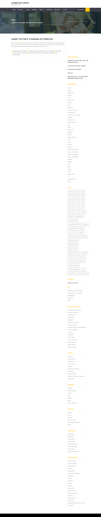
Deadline (70, 412)
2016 (70, 212)
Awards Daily (71, 434)
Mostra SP (70, 129)
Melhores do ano (73, 236)
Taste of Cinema (72, 498)
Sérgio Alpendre (72, 342)
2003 (82, 191)
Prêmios (70, 147)
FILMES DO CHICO (20, 3)
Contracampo (71, 361)
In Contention (71, 439)
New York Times (72, 420)
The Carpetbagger (72, 446)
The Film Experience (73, 451)
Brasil (70, 216)
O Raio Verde (71, 337)
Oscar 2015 (81, 261)
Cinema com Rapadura (73, 473)
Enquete (70, 102)
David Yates (46, 51)
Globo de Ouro (71, 120)
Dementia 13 (71, 320)
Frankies (70, 117)
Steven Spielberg (73, 269)
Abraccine (70, 356)
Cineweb (70, 483)
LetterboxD (70, 298)
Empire (69, 415)
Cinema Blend (71, 471)
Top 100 (78, 273)
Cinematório (71, 317)
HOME (13, 9)
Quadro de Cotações (73, 149)
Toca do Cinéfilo (72, 347)
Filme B (70, 393)
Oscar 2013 (72, 261)
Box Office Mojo (72, 390)
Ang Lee (83, 212)
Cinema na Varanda (73, 312)
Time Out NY (71, 505)
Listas (69, 127)
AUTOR (65, 9)
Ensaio (69, 105)
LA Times (70, 417)
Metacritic (70, 398)
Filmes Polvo (71, 488)
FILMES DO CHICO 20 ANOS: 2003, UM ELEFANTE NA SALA (78, 61)
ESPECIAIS (57, 9)
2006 (82, 195)
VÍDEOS (41, 9)
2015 (82, 208)
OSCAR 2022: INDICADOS (74, 69)
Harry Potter (54, 51)
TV (68, 176)
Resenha (24, 51)
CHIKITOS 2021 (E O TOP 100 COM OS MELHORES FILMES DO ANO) (78, 77)
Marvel (81, 232)
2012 (82, 204)
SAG (69, 164)
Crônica (70, 95)
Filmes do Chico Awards (74, 115)
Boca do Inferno (72, 461)
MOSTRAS (49, 9)
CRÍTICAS (20, 9)
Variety (69, 425)
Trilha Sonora (71, 174)
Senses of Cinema (72, 373)
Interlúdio (70, 366)
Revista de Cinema (72, 493)
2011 (76, 204)
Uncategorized (71, 179)
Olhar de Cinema (72, 137)
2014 (76, 208)
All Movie (70, 388)
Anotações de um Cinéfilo (74, 310)
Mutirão (70, 134)
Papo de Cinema (72, 490)
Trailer (69, 171)
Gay (70, 232)
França (81, 228)
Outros (69, 142)
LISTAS (28, 9)
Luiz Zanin (70, 332)
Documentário (79, 216)
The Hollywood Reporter (74, 422)
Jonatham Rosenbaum (73, 369)
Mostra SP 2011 (73, 249)
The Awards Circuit (73, 444)
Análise (69, 88)
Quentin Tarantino (73, 265)
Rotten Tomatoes (72, 403)
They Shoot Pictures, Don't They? (76, 503)
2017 (76, 212)
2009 (41, 51)
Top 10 (69, 169)
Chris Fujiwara (71, 359)
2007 (70, 200)
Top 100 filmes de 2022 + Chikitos (77, 66)
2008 (76, 200)
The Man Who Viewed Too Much (76, 376)
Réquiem (70, 159)
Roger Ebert (71, 371)
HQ (75, 232)
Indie (69, 125)
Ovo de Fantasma (72, 339)
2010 (70, 204)
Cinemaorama (71, 315)
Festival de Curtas (72, 110)
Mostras (70, 132)
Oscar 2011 (72, 257)
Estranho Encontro (72, 325)
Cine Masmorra (72, 466)
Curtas (69, 97)
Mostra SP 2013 (73, 253)
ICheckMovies (71, 295)
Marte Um (70, 73)
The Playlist (71, 500)
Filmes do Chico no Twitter (75, 293)
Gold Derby (70, 436)
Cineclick (70, 468)
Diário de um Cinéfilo (73, 322)
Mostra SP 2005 (73, 240)
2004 (70, 195)
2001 (70, 191)
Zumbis (86, 273)
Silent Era (70, 495)
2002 (76, 191)
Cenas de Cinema (72, 463)
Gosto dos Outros (72, 122)
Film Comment (71, 364)
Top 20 (71, 273)
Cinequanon (71, 476)
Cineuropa (70, 480)
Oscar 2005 (84, 253)
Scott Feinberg (71, 441)
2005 (76, 195)
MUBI (69, 300)
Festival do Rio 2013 (74, 224)
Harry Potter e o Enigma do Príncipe (32, 39)
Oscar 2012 (81, 257)
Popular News (80, 9)
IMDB (69, 395)
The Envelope (71, 449)
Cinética (70, 478)
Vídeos (69, 181)
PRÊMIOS (34, 9)
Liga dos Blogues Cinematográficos (77, 327)
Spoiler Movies (71, 344)
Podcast (70, 144)
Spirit (69, 166)
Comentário (71, 92)
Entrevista (70, 107)
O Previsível (71, 334)
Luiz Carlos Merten (72, 329)
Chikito (69, 90)
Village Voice (71, 378)
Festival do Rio (71, 112)
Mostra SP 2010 (73, 244)
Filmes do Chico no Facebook (75, 290)
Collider (70, 485)
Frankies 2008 (72, 228)
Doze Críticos (71, 100)
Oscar (69, 139)
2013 (70, 208)
